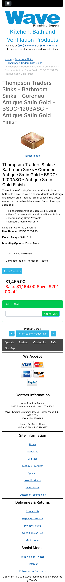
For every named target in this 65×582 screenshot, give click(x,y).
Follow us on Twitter (32, 556)
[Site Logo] (32, 19)
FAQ (53, 342)
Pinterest (33, 563)
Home (8, 59)
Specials (9, 342)
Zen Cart (34, 580)
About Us (32, 451)
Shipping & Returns (32, 518)
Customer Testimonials (33, 494)
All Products (32, 487)
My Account (32, 540)
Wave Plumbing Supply (38, 576)
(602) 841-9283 (27, 45)
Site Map (10, 348)
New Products (32, 480)
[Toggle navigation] (8, 3)
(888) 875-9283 (49, 45)
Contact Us (39, 342)
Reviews (23, 342)
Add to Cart (51, 313)
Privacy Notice (32, 525)
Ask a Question (12, 271)
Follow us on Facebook (32, 571)
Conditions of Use (32, 532)
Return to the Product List (32, 333)
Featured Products (32, 465)
